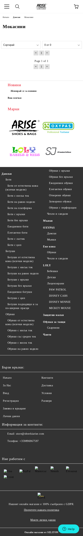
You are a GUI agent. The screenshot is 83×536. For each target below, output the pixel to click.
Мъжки (48, 220)
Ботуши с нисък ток (20, 267)
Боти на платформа (20, 208)
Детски (51, 277)
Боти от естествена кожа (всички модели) (21, 187)
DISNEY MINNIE (60, 302)
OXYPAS (49, 227)
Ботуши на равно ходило (23, 273)
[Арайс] (24, 128)
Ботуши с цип (16, 298)
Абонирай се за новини (23, 91)
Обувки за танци (54, 322)
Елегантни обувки (60, 189)
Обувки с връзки (59, 170)
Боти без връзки (18, 220)
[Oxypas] (58, 128)
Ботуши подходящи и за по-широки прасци (21, 306)
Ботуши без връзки (20, 285)
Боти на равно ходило (21, 201)
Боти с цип (14, 245)
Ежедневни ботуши (20, 292)
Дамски (7, 173)
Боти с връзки (16, 214)
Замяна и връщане (14, 408)
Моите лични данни (43, 519)
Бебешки (52, 271)
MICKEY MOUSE (60, 308)
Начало (7, 377)
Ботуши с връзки (18, 279)
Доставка (47, 385)
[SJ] (58, 152)
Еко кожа (49, 246)
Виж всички (15, 98)
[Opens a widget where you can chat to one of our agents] (68, 529)
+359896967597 (29, 441)
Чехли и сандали (57, 213)
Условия (47, 393)
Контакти (47, 377)
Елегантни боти (17, 232)
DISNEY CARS (58, 295)
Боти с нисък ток (18, 195)
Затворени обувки (60, 201)
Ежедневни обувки (61, 183)
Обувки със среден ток (22, 336)
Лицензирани (55, 283)
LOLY (47, 265)
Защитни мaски (53, 315)
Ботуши (10, 251)
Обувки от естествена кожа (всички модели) (20, 322)
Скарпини (53, 327)
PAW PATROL (57, 289)
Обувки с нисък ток (20, 330)
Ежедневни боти (18, 226)
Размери (47, 400)
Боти (9, 179)
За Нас (7, 385)
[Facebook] (7, 449)
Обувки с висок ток (20, 342)
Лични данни (11, 416)
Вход (6, 393)
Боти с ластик (16, 238)
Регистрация (11, 400)
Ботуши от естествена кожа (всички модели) (20, 259)
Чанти (47, 334)
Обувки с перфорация (62, 207)
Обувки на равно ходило (23, 348)
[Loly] (24, 152)
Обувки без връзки (61, 176)
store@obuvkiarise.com (30, 433)
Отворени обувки (60, 195)
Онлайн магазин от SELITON (41, 532)
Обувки (10, 314)
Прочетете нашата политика (41, 509)
